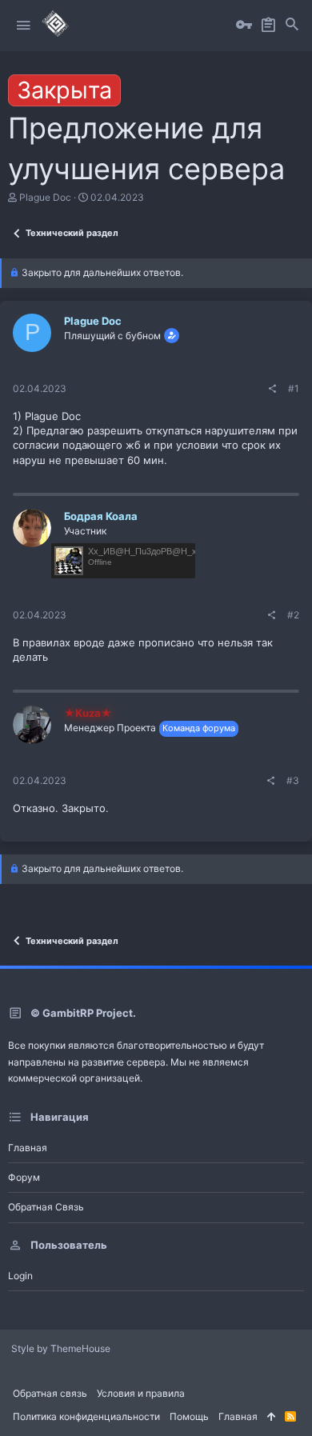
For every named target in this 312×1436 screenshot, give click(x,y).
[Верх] (271, 1417)
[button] (23, 25)
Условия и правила (141, 1393)
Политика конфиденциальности (86, 1416)
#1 (293, 388)
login (20, 1276)
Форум (24, 1177)
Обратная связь (46, 1207)
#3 (292, 780)
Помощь (189, 1416)
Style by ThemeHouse (60, 1348)
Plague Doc (45, 197)
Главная (27, 1148)
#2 (293, 615)
